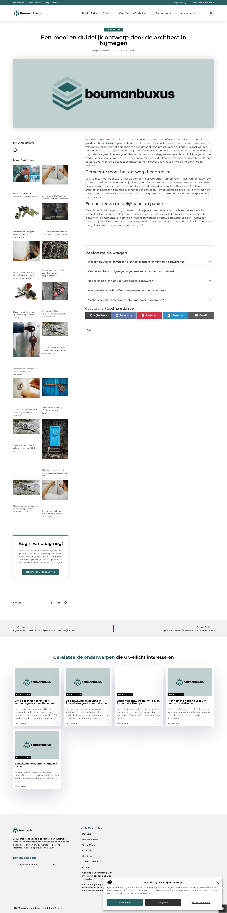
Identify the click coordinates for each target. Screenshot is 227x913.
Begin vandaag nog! (41, 543)
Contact (86, 867)
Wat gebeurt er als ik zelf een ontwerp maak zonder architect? (149, 290)
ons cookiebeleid (142, 893)
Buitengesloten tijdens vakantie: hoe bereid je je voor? (24, 448)
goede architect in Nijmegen (103, 143)
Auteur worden (164, 13)
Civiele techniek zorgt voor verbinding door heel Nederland (35, 702)
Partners (108, 13)
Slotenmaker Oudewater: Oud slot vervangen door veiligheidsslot (53, 350)
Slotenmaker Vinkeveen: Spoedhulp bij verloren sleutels (24, 315)
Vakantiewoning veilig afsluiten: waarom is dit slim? (52, 410)
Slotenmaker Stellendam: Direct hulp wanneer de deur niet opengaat (24, 275)
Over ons (86, 850)
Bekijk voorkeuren (201, 902)
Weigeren (163, 902)
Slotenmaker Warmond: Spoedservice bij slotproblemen (53, 273)
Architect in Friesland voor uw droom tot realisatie (187, 702)
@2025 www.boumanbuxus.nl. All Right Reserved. (39, 908)
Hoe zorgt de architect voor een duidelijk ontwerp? (149, 280)
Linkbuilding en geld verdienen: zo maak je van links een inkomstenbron (95, 887)
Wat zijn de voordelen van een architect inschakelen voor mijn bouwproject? (149, 261)
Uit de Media (89, 13)
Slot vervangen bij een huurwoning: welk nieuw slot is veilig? (53, 514)
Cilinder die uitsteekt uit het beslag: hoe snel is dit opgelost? (26, 412)
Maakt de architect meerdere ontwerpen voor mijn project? (149, 300)
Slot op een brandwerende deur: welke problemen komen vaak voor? (25, 509)
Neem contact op (189, 13)
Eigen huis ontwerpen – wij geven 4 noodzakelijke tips (138, 702)
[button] (217, 882)
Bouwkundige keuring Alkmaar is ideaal (36, 765)
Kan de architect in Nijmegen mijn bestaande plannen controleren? (149, 271)
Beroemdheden (90, 839)
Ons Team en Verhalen (132, 13)
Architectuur (114, 29)
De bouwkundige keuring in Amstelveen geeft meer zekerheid (87, 702)
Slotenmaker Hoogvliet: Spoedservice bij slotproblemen (24, 234)
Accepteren (125, 902)
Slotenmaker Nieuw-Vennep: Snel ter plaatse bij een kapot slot (54, 314)
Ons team (87, 856)
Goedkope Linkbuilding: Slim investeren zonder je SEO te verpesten (97, 875)
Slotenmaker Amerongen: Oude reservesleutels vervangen (25, 371)
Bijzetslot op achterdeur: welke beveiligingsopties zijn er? (55, 473)
